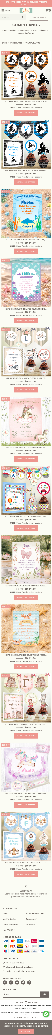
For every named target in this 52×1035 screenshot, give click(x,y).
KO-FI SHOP (9, 930)
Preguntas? (31, 919)
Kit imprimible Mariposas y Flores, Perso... (26, 586)
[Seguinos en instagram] (5, 982)
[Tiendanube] (26, 1003)
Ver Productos (9, 919)
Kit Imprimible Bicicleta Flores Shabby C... (26, 378)
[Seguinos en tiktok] (23, 982)
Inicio (4, 43)
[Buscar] (22, 17)
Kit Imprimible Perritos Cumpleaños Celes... (26, 863)
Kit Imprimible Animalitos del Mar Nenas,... (26, 309)
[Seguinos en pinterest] (29, 982)
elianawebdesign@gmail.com (19, 967)
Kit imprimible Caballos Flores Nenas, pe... (26, 447)
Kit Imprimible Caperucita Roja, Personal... (26, 724)
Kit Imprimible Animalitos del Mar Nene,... (26, 240)
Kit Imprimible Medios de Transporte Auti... (26, 517)
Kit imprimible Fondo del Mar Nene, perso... (26, 655)
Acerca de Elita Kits (35, 913)
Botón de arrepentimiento (26, 1018)
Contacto (30, 924)
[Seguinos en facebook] (11, 982)
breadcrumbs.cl (17, 43)
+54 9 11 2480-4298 (15, 963)
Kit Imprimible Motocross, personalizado (26, 101)
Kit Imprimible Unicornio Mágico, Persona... (26, 793)
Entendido (26, 1032)
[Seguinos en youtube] (17, 982)
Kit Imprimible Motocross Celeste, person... (26, 171)
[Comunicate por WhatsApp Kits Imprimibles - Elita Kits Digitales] (46, 1014)
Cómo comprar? (10, 924)
